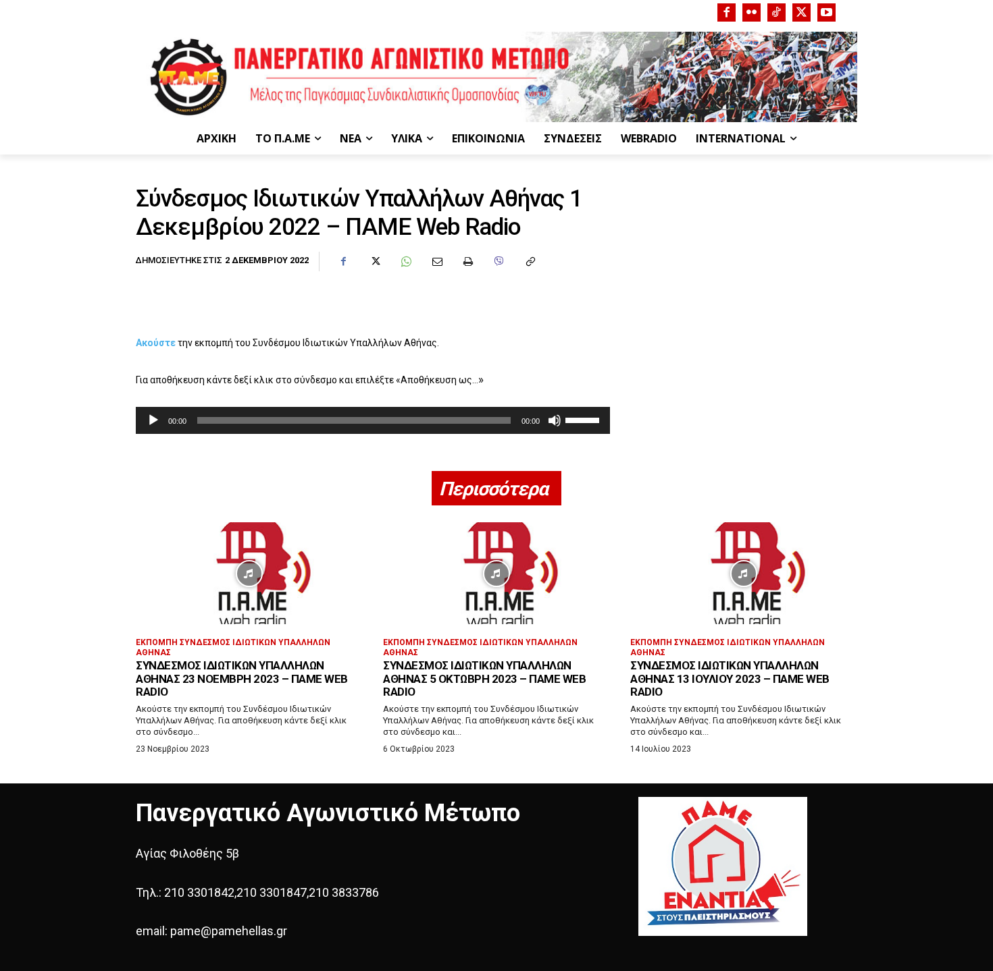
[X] (801, 12)
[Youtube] (826, 12)
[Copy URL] (529, 261)
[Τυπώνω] (467, 261)
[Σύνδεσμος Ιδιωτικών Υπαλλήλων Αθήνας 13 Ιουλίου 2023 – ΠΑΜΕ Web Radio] (743, 573)
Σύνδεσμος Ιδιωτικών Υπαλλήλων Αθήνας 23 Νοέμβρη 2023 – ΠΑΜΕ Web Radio (242, 678)
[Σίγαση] (554, 420)
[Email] (436, 261)
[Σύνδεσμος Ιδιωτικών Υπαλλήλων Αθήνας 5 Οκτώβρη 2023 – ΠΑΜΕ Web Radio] (496, 573)
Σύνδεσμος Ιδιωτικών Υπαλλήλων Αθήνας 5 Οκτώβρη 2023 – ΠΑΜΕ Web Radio (484, 678)
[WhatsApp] (405, 261)
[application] (373, 420)
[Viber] (498, 261)
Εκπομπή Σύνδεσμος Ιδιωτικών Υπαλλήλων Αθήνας (233, 647)
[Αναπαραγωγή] (153, 420)
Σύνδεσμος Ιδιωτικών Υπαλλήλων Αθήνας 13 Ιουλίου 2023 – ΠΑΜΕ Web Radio (730, 678)
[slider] (584, 419)
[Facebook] (726, 12)
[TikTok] (776, 12)
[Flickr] (751, 12)
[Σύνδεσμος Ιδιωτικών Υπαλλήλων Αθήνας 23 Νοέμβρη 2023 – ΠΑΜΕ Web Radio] (249, 573)
